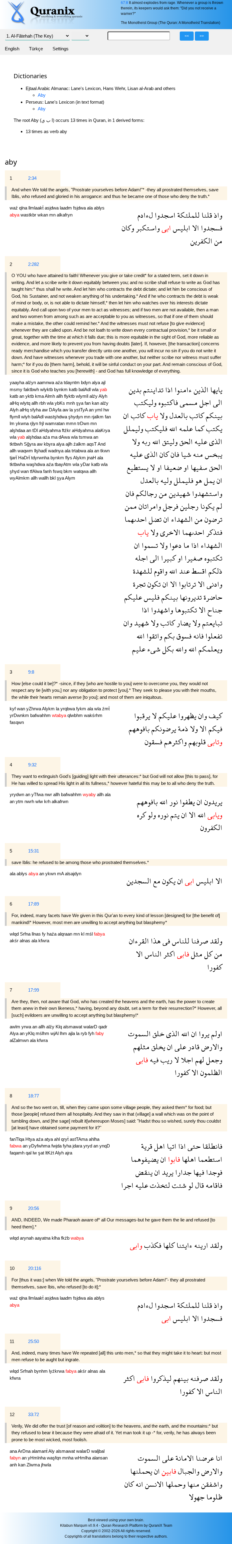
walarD (90, 1026)
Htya (30, 1139)
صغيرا (192, 558)
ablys (99, 207)
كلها (168, 1245)
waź (14, 207)
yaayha (17, 382)
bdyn (86, 382)
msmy (17, 389)
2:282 (33, 264)
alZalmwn (20, 1040)
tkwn (105, 450)
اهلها (188, 1159)
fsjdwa (80, 207)
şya (80, 403)
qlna (23, 207)
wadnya (56, 450)
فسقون (153, 741)
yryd (88, 1145)
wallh (44, 478)
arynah (27, 1238)
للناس (179, 941)
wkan (43, 214)
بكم (168, 636)
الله (172, 428)
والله (180, 649)
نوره (162, 814)
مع (155, 880)
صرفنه (198, 1378)
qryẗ (65, 1139)
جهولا (197, 1496)
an (22, 396)
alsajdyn (73, 873)
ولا (163, 415)
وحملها (174, 1484)
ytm (20, 801)
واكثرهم (174, 741)
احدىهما (135, 519)
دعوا (175, 545)
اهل (158, 1146)
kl (83, 933)
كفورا (214, 967)
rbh (43, 403)
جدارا (182, 1172)
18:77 (33, 1095)
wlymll (82, 396)
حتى (193, 1146)
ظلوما (213, 1496)
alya (96, 382)
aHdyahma (50, 430)
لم (218, 506)
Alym (70, 478)
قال (198, 1185)
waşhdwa (36, 464)
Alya (15, 1033)
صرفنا (198, 941)
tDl (35, 430)
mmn (71, 423)
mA (61, 873)
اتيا (170, 1146)
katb (74, 389)
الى (216, 402)
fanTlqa (17, 1139)
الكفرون (211, 827)
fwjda (57, 1145)
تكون (153, 584)
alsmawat (73, 1026)
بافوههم (139, 728)
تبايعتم (211, 622)
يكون (168, 880)
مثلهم (141, 1046)
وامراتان (149, 506)
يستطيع (137, 467)
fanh (48, 471)
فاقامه (213, 1185)
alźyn (31, 382)
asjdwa (52, 207)
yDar (85, 464)
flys (69, 457)
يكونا (206, 506)
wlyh (26, 416)
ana (14, 1451)
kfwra (43, 940)
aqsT (92, 444)
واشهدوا (161, 609)
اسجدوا (164, 215)
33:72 (33, 1414)
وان (128, 622)
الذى (214, 441)
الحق (185, 441)
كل (207, 954)
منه (197, 454)
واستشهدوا (206, 493)
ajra (68, 1152)
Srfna (26, 933)
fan (88, 403)
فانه (198, 636)
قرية (146, 1146)
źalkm (80, 444)
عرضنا (204, 1458)
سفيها (198, 467)
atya (49, 1139)
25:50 (33, 1341)
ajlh (69, 444)
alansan (100, 1457)
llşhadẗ (41, 450)
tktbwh (17, 444)
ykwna (23, 423)
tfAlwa (36, 471)
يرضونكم (163, 728)
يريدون (212, 801)
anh (14, 1464)
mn (53, 214)
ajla (72, 1033)
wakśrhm (93, 715)
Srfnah (27, 1371)
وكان (128, 227)
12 (12, 1414)
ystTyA (81, 409)
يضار (183, 622)
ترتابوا (186, 584)
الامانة (184, 1458)
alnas (25, 940)
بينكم (213, 415)
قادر (192, 1046)
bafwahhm (41, 715)
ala (90, 207)
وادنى (213, 584)
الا (194, 227)
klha (56, 1238)
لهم (198, 1059)
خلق (157, 1033)
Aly (52, 1451)
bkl (53, 478)
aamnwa (46, 382)
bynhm (41, 1371)
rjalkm (98, 416)
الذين (200, 389)
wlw (39, 801)
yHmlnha (37, 1457)
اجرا (127, 1185)
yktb (30, 396)
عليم (138, 649)
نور (173, 801)
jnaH (92, 457)
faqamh (18, 1152)
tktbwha (18, 464)
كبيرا (167, 558)
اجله (141, 558)
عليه (200, 441)
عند (183, 571)
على (179, 1046)
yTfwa (38, 794)
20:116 (34, 1268)
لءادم (145, 215)
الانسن (153, 1484)
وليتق (169, 441)
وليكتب (145, 402)
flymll (15, 416)
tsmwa (86, 437)
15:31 (33, 850)
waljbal (98, 1451)
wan (25, 471)
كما (198, 428)
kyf (13, 708)
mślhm (43, 1033)
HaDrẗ (24, 457)
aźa (59, 382)
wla (96, 389)
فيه (153, 1059)
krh (48, 801)
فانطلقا (211, 1146)
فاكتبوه (167, 402)
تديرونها (190, 597)
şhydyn (76, 416)
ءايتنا (183, 1245)
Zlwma (34, 1464)
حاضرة (212, 597)
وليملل (133, 428)
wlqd (15, 933)
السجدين (139, 880)
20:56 (33, 1208)
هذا (155, 941)
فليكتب (155, 428)
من (217, 241)
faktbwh (32, 389)
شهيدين (178, 493)
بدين (135, 389)
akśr (15, 940)
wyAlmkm (20, 478)
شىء (152, 649)
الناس (152, 954)
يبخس (212, 454)
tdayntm (72, 382)
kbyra (50, 444)
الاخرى (169, 532)
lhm (64, 1033)
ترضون (212, 519)
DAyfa (56, 409)
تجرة (139, 584)
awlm (15, 1026)
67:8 (124, 3)
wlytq (25, 403)
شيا (185, 454)
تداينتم (152, 389)
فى (165, 941)
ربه (145, 441)
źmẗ (106, 708)
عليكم (133, 597)
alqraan (65, 933)
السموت (139, 1033)
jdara (77, 1145)
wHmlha (83, 1457)
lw (35, 1152)
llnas (37, 933)
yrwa (26, 1026)
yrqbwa (68, 708)
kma (40, 396)
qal (29, 1152)
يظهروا (186, 715)
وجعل (213, 1059)
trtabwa (79, 450)
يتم (174, 814)
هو (197, 480)
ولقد (215, 941)
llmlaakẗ (36, 207)
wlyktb (47, 389)
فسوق (183, 636)
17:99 (33, 990)
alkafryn (64, 214)
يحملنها (141, 1471)
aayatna (43, 1238)
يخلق (157, 1046)
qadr (102, 1026)
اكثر (168, 954)
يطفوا (186, 801)
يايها (215, 389)
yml (99, 409)
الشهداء (181, 519)
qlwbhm (75, 715)
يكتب (213, 428)
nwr (49, 794)
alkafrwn (60, 801)
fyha (67, 1145)
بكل (167, 649)
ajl (103, 382)
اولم (215, 1033)
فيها (198, 1172)
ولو (151, 814)
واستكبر (147, 227)
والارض (210, 1046)
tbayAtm (63, 464)
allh (60, 396)
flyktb (70, 396)
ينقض (144, 1172)
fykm (81, 708)
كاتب (196, 415)
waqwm (26, 450)
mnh (71, 403)
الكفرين (201, 241)
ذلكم (214, 571)
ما (185, 545)
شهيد (140, 622)
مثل (195, 954)
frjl (42, 423)
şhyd (15, 471)
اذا (168, 389)
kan (96, 403)
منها (192, 1484)
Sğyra (30, 444)
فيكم (214, 728)
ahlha (94, 1139)
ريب (165, 1059)
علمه (185, 428)
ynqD (104, 1145)
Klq (59, 1026)
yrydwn (17, 794)
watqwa (81, 471)
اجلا (186, 1059)
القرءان (139, 941)
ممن (131, 506)
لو (189, 1185)
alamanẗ (40, 1451)
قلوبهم (196, 741)
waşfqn (54, 1457)
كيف (214, 715)
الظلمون (210, 1072)
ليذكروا (160, 1378)
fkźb (66, 1238)
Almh (50, 396)
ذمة (182, 728)
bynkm (61, 389)
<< (187, 36)
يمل (208, 480)
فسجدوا (210, 227)
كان (163, 454)
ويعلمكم (209, 649)
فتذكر (213, 532)
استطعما (209, 1159)
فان (174, 454)
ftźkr (67, 430)
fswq (58, 471)
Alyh (102, 396)
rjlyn (34, 423)
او (185, 467)
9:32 (32, 764)
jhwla (46, 1464)
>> (202, 36)
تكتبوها (185, 609)
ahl (57, 1139)
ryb (84, 1033)
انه (138, 1484)
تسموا (149, 545)
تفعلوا (213, 636)
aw (45, 409)
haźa (52, 933)
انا (218, 1458)
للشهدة (142, 571)
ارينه (200, 1245)
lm (13, 423)
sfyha (36, 409)
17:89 (33, 903)
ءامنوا (182, 389)
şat (41, 1152)
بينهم (180, 1378)
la (71, 409)
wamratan (55, 423)
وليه (165, 480)
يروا (203, 1033)
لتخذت (159, 1185)
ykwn (51, 873)
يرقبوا (142, 715)
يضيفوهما (145, 1159)
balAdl (85, 389)
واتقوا (153, 636)
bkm (68, 471)
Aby (42, 95)
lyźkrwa (57, 1371)
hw (106, 409)
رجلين (188, 506)
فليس (151, 597)
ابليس (180, 227)
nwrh (29, 801)
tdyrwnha (40, 457)
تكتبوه (212, 558)
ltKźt (50, 1152)
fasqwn (17, 722)
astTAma (79, 1139)
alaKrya (102, 430)
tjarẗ (14, 457)
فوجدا (213, 1172)
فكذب (151, 1245)
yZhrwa (34, 708)
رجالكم (145, 493)
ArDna (25, 1451)
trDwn (83, 423)
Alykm (80, 457)
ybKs (60, 403)
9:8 (31, 672)
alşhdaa (18, 430)
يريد (166, 1172)
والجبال (187, 1471)
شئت (178, 1185)
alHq (15, 403)
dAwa (65, 437)
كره (141, 814)
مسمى (188, 402)
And (101, 444)
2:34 (32, 178)
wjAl (55, 1033)
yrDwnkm (20, 715)
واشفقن (210, 1484)
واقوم (159, 571)
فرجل (169, 506)
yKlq (31, 1033)
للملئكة (188, 215)
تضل (154, 519)
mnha (68, 1457)
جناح (214, 609)
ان (126, 415)
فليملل (182, 480)
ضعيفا (172, 467)
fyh (91, 1033)
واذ (217, 215)
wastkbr (29, 214)
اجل (204, 402)
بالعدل (178, 415)
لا (151, 467)
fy (44, 933)
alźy (93, 396)
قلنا (206, 215)
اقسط (198, 571)
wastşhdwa (56, 416)
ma (55, 437)
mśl (89, 933)
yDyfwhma (40, 1145)
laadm (66, 207)
